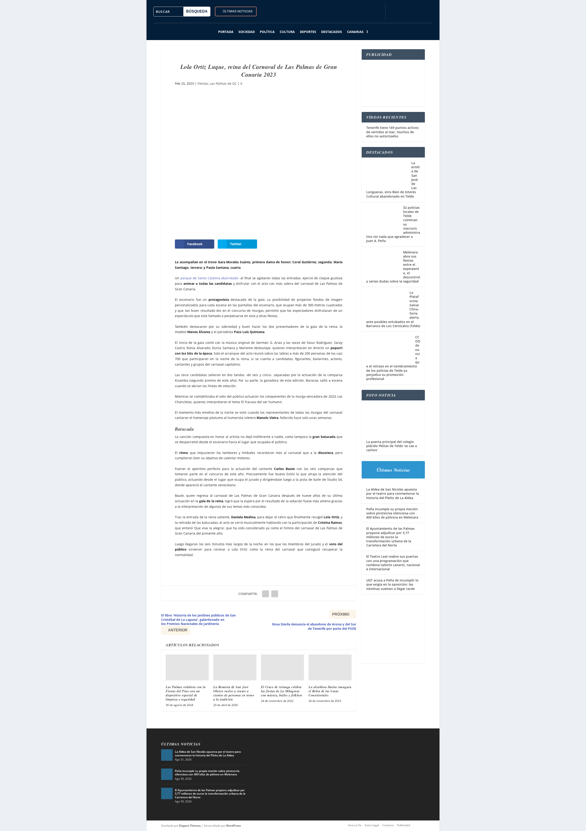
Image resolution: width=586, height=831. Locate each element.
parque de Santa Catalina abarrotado (209, 278)
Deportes (308, 32)
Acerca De (354, 825)
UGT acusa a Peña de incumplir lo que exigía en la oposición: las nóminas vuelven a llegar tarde (392, 584)
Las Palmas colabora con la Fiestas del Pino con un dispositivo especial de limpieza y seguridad (186, 693)
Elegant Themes (190, 826)
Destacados (331, 32)
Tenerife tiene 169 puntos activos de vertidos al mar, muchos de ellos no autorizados (392, 132)
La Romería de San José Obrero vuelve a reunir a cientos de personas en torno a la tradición (233, 693)
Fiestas (203, 83)
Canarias (355, 32)
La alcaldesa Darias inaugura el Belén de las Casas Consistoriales (330, 691)
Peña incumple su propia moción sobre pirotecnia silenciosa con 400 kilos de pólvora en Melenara (392, 513)
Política (267, 32)
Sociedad (247, 32)
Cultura (287, 32)
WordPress (233, 826)
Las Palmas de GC (223, 83)
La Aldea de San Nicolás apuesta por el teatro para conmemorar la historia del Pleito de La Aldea (392, 493)
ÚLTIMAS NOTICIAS (237, 11)
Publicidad (403, 825)
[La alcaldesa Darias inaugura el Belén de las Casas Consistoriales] (330, 667)
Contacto (388, 825)
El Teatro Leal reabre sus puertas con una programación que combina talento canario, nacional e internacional (393, 562)
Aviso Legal (372, 825)
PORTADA (225, 32)
